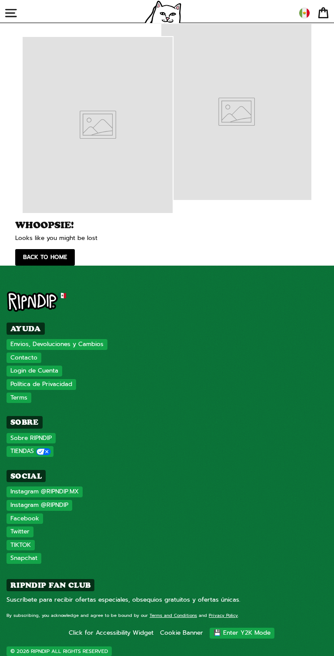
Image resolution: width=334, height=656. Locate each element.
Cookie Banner (181, 632)
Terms (18, 397)
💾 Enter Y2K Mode (242, 632)
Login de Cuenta (34, 370)
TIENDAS (22, 451)
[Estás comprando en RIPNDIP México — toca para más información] (304, 13)
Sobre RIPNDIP (31, 438)
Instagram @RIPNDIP (39, 504)
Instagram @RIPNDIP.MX (44, 491)
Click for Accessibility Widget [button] (111, 632)
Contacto (23, 357)
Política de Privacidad (41, 384)
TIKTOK (20, 544)
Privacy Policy (223, 615)
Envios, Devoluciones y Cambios (57, 344)
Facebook (24, 518)
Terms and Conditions (173, 615)
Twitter (20, 531)
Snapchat (23, 558)
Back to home (45, 257)
